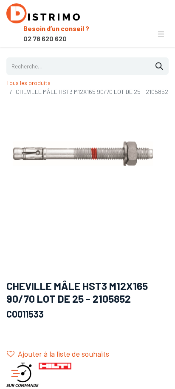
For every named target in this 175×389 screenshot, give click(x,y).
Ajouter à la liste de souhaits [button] (63, 353)
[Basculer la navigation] (161, 34)
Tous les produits (28, 82)
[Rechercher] (159, 66)
